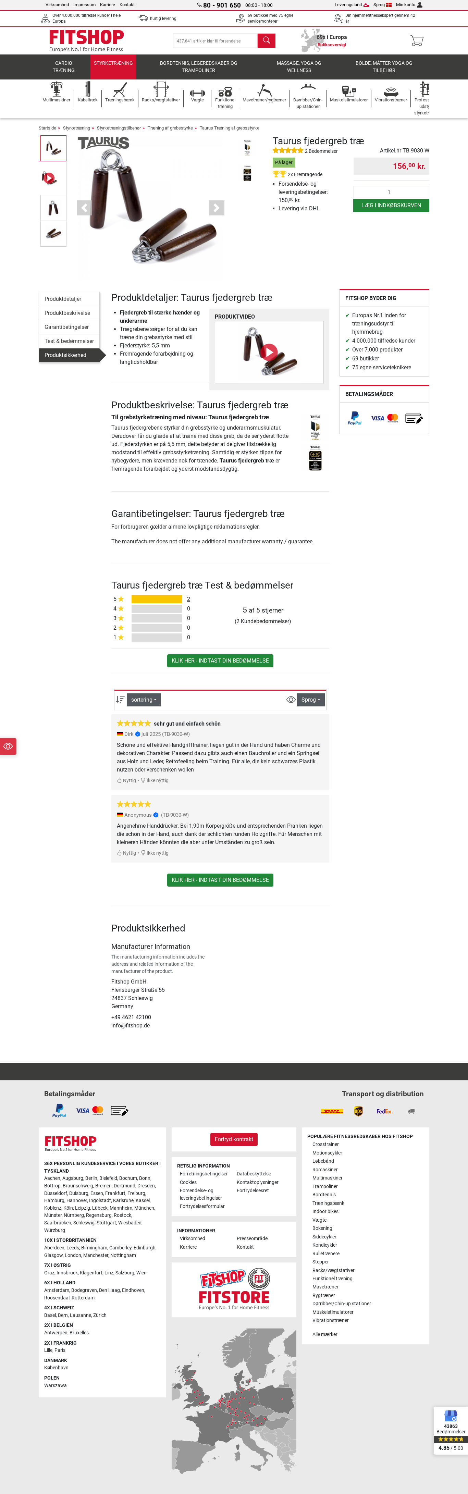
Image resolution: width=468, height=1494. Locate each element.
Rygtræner (323, 1295)
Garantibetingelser (67, 327)
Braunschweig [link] (78, 1186)
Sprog (379, 4)
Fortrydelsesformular (202, 1206)
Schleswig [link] (84, 1223)
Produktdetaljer (63, 299)
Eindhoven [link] (133, 1290)
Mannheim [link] (121, 1208)
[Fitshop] (87, 40)
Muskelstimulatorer (333, 1312)
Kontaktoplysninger (258, 1182)
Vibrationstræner (330, 1320)
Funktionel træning (332, 1279)
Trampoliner (325, 1186)
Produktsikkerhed (65, 355)
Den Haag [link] (109, 1290)
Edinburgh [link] (145, 1248)
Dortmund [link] (124, 1186)
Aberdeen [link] (54, 1248)
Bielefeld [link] (108, 1178)
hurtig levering (163, 18)
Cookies (188, 1182)
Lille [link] (48, 1350)
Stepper (320, 1262)
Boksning (322, 1228)
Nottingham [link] (123, 1255)
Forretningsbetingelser (204, 1174)
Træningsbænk (328, 1203)
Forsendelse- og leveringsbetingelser (201, 1194)
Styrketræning (113, 63)
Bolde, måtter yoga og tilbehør (384, 67)
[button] (53, 148)
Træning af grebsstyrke (170, 128)
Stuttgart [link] (106, 1223)
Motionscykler (327, 1153)
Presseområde (252, 1239)
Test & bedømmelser (69, 341)
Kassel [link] (143, 1200)
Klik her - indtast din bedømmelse (220, 660)
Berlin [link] (91, 1178)
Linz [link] (108, 1273)
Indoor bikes (325, 1211)
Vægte (319, 1220)
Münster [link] (53, 1215)
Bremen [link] (103, 1186)
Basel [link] (50, 1315)
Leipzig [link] (82, 1208)
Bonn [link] (144, 1178)
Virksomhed (57, 4)
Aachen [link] (52, 1178)
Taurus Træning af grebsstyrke (229, 128)
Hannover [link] (76, 1200)
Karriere (107, 4)
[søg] (266, 41)
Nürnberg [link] (74, 1215)
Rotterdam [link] (83, 1298)
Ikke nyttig (157, 780)
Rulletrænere (326, 1254)
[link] (354, 418)
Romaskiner (325, 1170)
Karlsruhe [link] (123, 1200)
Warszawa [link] (55, 1385)
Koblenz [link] (52, 1208)
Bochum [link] (128, 1178)
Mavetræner (325, 1287)
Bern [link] (63, 1315)
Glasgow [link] (53, 1255)
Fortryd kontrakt (234, 1139)
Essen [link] (96, 1193)
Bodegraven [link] (84, 1290)
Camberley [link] (120, 1248)
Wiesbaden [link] (129, 1223)
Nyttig (129, 780)
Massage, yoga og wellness (299, 67)
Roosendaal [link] (57, 1298)
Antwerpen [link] (55, 1333)
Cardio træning (64, 67)
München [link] (144, 1208)
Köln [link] (68, 1208)
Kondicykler (324, 1245)
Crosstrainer (325, 1144)
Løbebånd (323, 1161)
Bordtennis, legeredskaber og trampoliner (198, 67)
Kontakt (127, 4)
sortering (141, 699)
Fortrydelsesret (253, 1191)
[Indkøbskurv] (418, 40)
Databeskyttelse (254, 1174)
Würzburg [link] (54, 1230)
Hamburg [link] (54, 1200)
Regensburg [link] (99, 1215)
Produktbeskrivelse (67, 313)
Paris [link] (59, 1350)
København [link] (56, 1368)
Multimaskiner (327, 1178)
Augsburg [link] (72, 1178)
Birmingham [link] (94, 1248)
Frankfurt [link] (115, 1193)
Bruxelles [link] (79, 1333)
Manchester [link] (95, 1255)
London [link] (73, 1255)
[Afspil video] (269, 352)
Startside (47, 128)
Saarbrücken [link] (57, 1223)
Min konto (405, 4)
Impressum (84, 4)
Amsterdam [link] (56, 1290)
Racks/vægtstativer (333, 1270)
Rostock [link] (122, 1215)
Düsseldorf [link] (55, 1193)
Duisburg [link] (78, 1193)
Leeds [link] (72, 1248)
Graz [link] (49, 1273)
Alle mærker (324, 1334)
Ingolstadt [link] (100, 1200)
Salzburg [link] (124, 1273)
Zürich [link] (100, 1315)
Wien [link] (141, 1273)
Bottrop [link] (52, 1186)
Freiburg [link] (136, 1193)
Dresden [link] (146, 1186)
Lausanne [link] (80, 1315)
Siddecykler (324, 1237)
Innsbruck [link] (67, 1273)
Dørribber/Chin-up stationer (341, 1304)
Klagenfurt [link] (91, 1273)
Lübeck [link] (100, 1208)
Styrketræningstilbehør (119, 128)
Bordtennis (324, 1195)
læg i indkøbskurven (391, 205)
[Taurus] (103, 142)
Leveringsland (348, 4)
